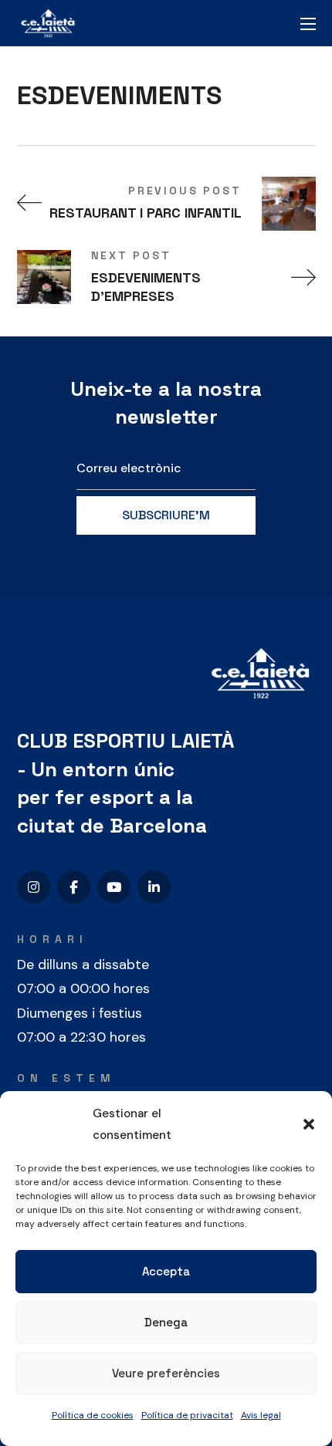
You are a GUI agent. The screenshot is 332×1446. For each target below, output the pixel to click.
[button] (309, 1124)
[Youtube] (113, 887)
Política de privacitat (187, 1415)
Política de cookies (93, 1415)
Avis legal (261, 1415)
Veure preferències (166, 1373)
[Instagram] (33, 887)
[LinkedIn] (154, 887)
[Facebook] (73, 887)
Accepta (166, 1271)
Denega (166, 1322)
